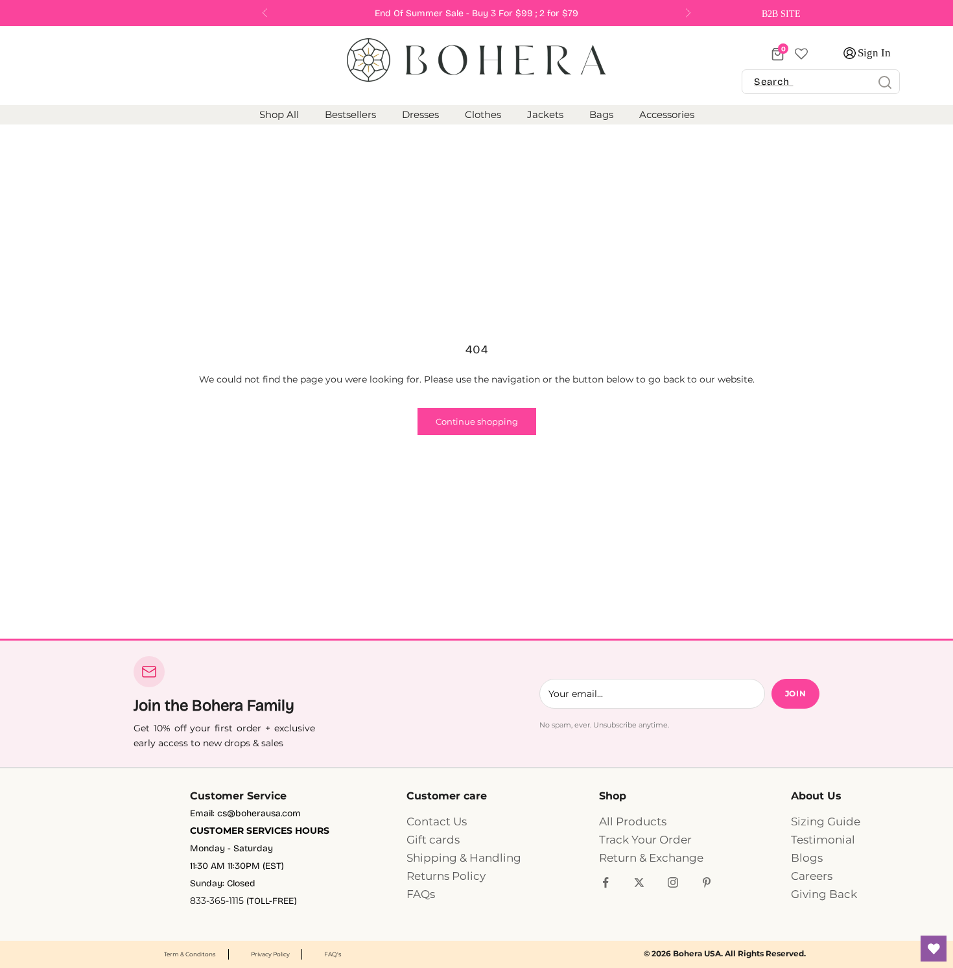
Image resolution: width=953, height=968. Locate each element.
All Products (632, 821)
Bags (601, 115)
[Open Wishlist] (934, 949)
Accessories (666, 115)
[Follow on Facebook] (605, 882)
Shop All (279, 115)
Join (795, 693)
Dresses (420, 115)
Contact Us (436, 821)
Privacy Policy (270, 954)
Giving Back (824, 894)
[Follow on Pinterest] (706, 882)
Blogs (807, 857)
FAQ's (332, 954)
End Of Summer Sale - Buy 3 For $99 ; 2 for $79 (476, 13)
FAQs (420, 894)
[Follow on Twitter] (639, 882)
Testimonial (823, 839)
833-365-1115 (217, 900)
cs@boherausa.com (259, 813)
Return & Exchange (651, 857)
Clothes (483, 115)
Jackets (545, 115)
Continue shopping (477, 421)
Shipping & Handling (463, 857)
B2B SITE (782, 14)
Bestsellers (350, 115)
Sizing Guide (825, 821)
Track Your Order (645, 839)
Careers (811, 875)
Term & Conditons (189, 954)
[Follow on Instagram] (672, 882)
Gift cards (433, 839)
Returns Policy (446, 875)
